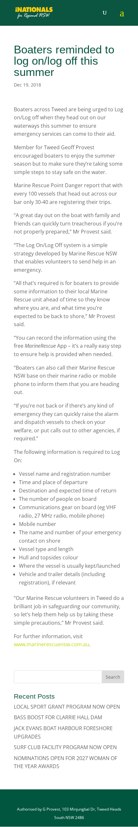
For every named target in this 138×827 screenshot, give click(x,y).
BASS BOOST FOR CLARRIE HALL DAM (58, 717)
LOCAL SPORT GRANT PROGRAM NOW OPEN (67, 706)
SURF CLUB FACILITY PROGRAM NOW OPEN (65, 747)
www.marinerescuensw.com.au (51, 644)
